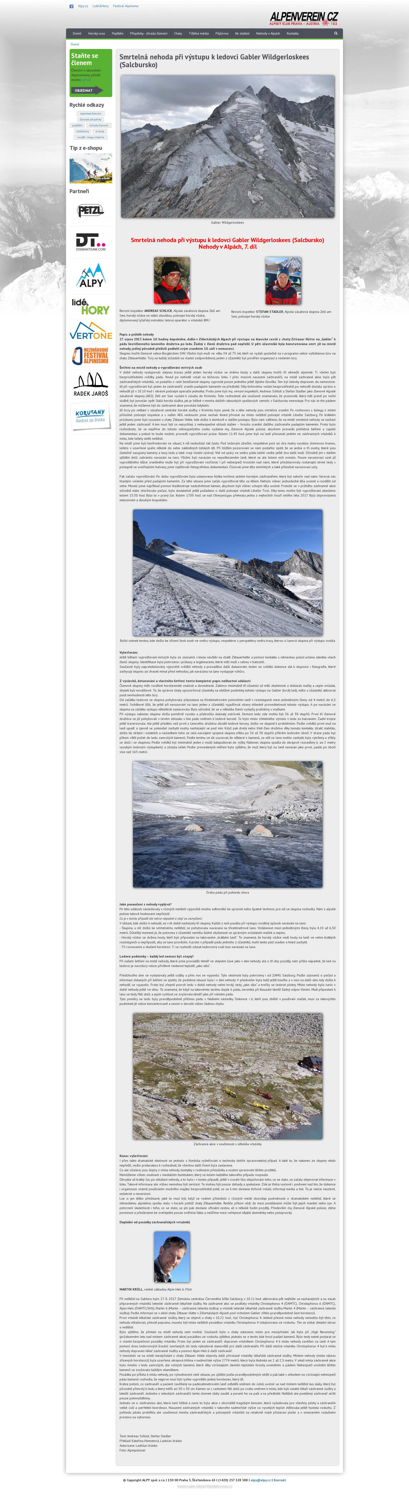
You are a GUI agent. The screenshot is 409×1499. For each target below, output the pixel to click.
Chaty (178, 33)
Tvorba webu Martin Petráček (197, 1486)
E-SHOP (100, 131)
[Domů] (303, 18)
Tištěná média (199, 33)
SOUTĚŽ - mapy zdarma (90, 137)
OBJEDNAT (84, 90)
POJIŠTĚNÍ (77, 125)
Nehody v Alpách (268, 33)
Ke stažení (242, 33)
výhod (86, 80)
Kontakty (293, 33)
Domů (77, 33)
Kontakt (280, 1480)
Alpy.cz (83, 6)
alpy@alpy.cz (261, 1480)
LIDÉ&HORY (82, 131)
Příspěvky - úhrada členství (148, 33)
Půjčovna (222, 33)
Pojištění (117, 33)
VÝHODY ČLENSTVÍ (99, 125)
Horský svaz (96, 33)
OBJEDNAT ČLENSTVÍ (91, 113)
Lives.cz (226, 1486)
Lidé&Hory (100, 6)
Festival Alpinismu (125, 6)
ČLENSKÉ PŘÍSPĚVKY (91, 119)
